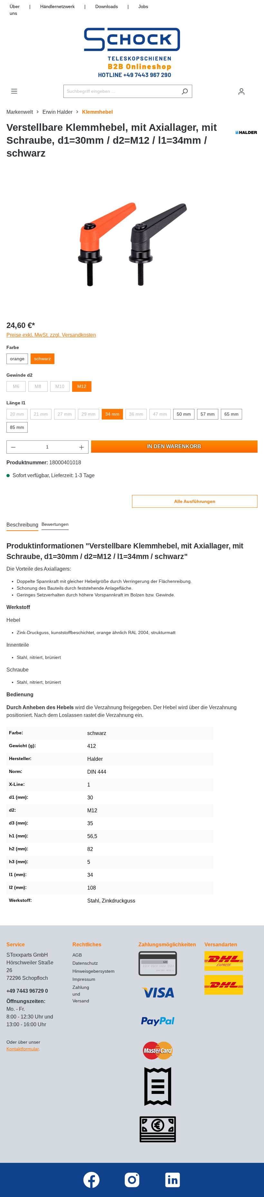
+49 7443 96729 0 (27, 991)
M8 (38, 386)
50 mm (184, 414)
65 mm (231, 414)
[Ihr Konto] (241, 91)
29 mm (88, 414)
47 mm (160, 414)
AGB (77, 955)
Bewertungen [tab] (55, 524)
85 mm (17, 427)
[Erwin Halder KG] (246, 142)
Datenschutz (85, 963)
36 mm (136, 414)
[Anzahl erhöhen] (82, 447)
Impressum (83, 979)
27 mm (65, 414)
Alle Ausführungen (194, 501)
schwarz (42, 358)
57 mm (208, 414)
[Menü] (14, 91)
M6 (16, 386)
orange (17, 358)
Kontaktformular (22, 1048)
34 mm (112, 414)
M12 (81, 386)
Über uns (15, 10)
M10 (59, 386)
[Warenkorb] (253, 89)
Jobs (143, 6)
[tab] (22, 525)
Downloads (106, 6)
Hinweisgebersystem (93, 971)
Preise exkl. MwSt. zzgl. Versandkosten (51, 335)
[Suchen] (184, 91)
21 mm (41, 414)
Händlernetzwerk (57, 6)
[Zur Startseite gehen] (132, 52)
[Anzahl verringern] (13, 447)
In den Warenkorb (174, 446)
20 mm (17, 414)
